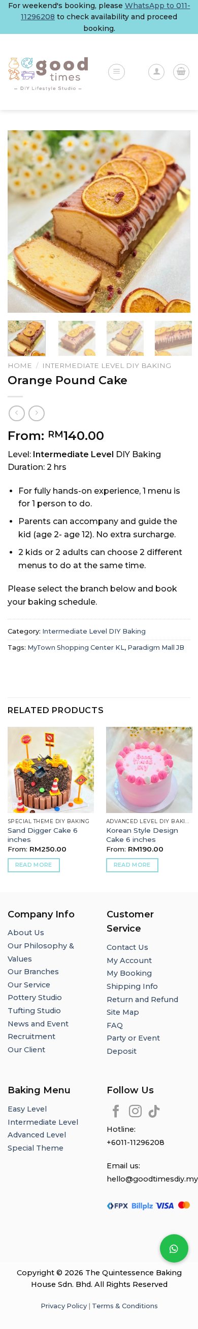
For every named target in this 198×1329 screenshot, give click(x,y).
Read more (33, 864)
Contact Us (127, 947)
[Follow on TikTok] (154, 1112)
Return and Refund (142, 999)
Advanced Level (37, 1134)
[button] (174, 1248)
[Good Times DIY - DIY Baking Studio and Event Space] (50, 72)
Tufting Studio (34, 1010)
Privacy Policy (64, 1306)
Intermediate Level (43, 1122)
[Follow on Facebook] (116, 1112)
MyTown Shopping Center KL (75, 647)
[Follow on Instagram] (135, 1112)
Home (20, 365)
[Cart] (181, 72)
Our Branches (34, 971)
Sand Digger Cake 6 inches (43, 834)
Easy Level (27, 1109)
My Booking (129, 973)
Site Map (123, 1012)
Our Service (29, 984)
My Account (129, 960)
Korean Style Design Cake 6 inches (142, 834)
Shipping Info (132, 986)
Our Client (26, 1049)
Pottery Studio (35, 997)
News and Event (38, 1023)
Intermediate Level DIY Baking (106, 365)
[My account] (156, 72)
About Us (26, 932)
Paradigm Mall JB (155, 647)
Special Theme (35, 1148)
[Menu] (116, 72)
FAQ (115, 1025)
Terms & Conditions (125, 1306)
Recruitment (31, 1036)
